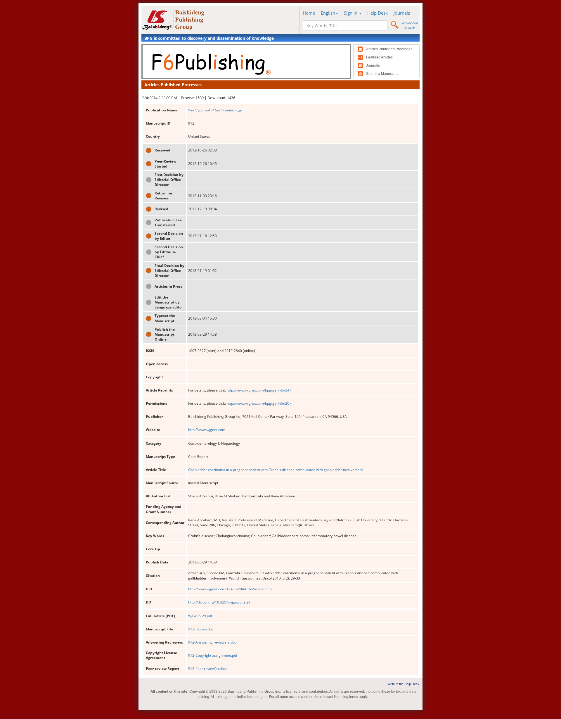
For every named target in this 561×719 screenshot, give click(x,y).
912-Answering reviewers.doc (212, 642)
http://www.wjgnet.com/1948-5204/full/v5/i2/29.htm (230, 589)
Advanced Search (410, 25)
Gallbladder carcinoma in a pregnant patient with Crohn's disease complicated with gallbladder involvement (275, 469)
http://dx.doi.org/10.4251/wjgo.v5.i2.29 (219, 602)
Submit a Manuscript (382, 74)
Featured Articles (379, 57)
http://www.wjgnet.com (206, 429)
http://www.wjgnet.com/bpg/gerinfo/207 (259, 403)
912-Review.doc (201, 629)
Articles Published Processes (389, 49)
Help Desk (377, 13)
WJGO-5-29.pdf (200, 615)
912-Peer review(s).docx (207, 668)
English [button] (328, 13)
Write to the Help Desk (403, 684)
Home (309, 13)
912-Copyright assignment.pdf (212, 655)
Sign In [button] (351, 13)
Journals (402, 13)
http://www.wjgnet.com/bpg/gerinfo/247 (259, 390)
